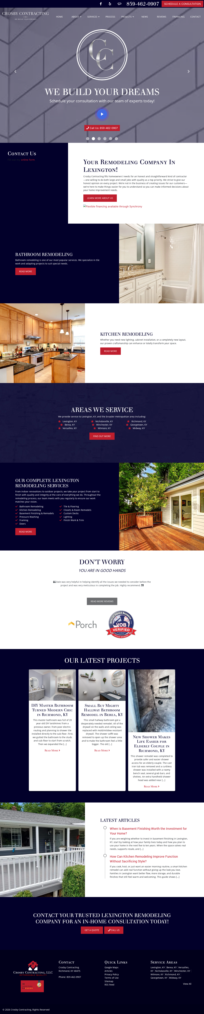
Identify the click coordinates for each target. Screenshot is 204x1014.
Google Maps (111, 967)
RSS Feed (109, 984)
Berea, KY (70, 424)
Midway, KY (139, 428)
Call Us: (103, 128)
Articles (109, 970)
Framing (23, 520)
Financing (178, 16)
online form (28, 159)
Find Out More (102, 436)
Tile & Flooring (71, 506)
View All (187, 983)
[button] (15, 71)
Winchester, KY (104, 424)
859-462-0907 (143, 4)
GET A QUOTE (92, 930)
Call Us (115, 930)
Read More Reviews (102, 601)
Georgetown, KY (138, 424)
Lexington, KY (70, 421)
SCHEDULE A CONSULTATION (182, 3)
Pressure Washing (29, 516)
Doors (22, 523)
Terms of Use (112, 977)
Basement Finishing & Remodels (36, 513)
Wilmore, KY (104, 428)
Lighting (68, 516)
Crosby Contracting (21, 1009)
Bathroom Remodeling (31, 506)
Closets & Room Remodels (77, 509)
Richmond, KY (138, 421)
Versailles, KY (70, 428)
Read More (25, 271)
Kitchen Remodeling (30, 509)
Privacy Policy (112, 974)
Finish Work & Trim (74, 520)
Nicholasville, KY (104, 421)
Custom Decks (71, 513)
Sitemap (109, 981)
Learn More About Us (100, 198)
